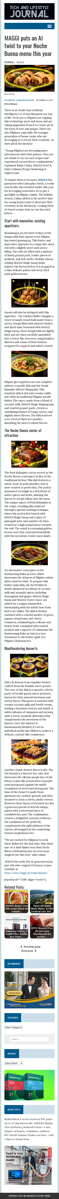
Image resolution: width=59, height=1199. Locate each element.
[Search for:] (29, 1039)
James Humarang (25, 100)
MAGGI (20, 62)
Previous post (32, 946)
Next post (27, 950)
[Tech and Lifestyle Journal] (29, 11)
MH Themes (45, 1195)
